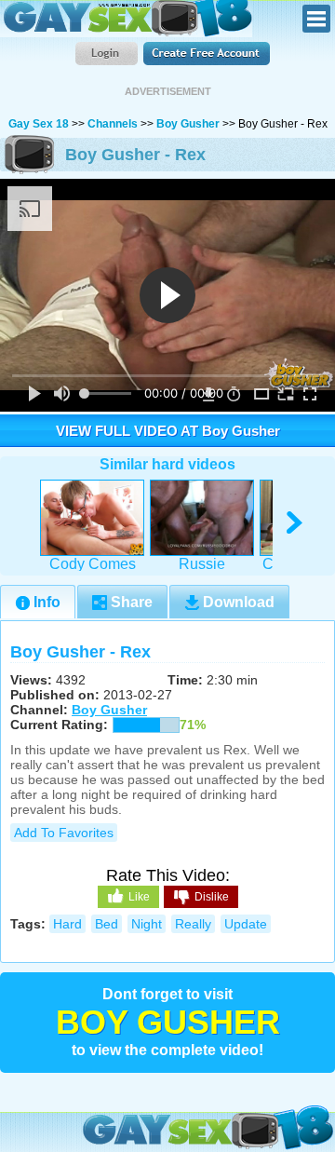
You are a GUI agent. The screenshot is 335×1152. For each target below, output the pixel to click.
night (146, 923)
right (295, 523)
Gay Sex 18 (126, 18)
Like (139, 896)
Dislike (211, 896)
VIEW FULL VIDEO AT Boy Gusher (168, 431)
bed (106, 923)
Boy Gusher (188, 123)
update (245, 923)
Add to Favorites (64, 832)
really (193, 923)
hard (67, 923)
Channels (112, 123)
